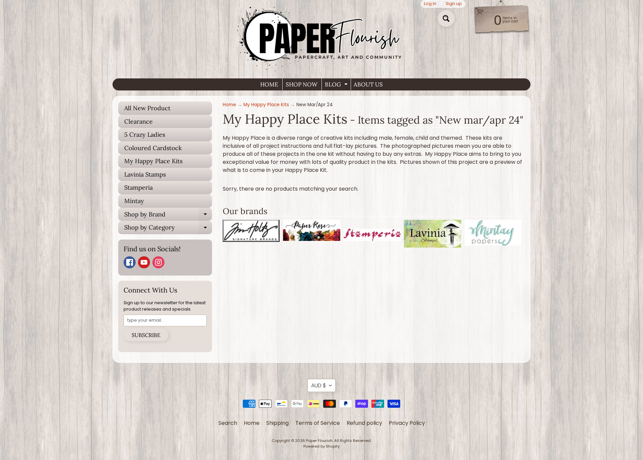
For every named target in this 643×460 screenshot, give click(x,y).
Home (229, 105)
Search (227, 423)
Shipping (277, 423)
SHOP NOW (301, 84)
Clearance (138, 121)
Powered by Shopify (321, 446)
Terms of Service (317, 423)
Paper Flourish (319, 440)
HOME (269, 84)
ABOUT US (368, 84)
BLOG (337, 85)
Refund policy (364, 423)
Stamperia (138, 187)
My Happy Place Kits (153, 161)
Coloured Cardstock (153, 148)
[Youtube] (144, 262)
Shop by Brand (168, 215)
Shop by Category (168, 228)
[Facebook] (130, 262)
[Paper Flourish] (321, 36)
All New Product (147, 108)
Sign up (454, 4)
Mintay (134, 201)
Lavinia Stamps (145, 174)
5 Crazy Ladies (144, 134)
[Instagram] (158, 262)
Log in (430, 4)
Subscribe (146, 335)
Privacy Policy (407, 423)
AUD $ (318, 385)
